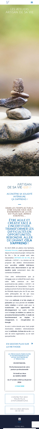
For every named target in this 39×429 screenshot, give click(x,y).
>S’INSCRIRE (19, 386)
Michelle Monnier (11, 250)
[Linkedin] (19, 419)
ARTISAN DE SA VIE (22, 258)
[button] (32, 2)
